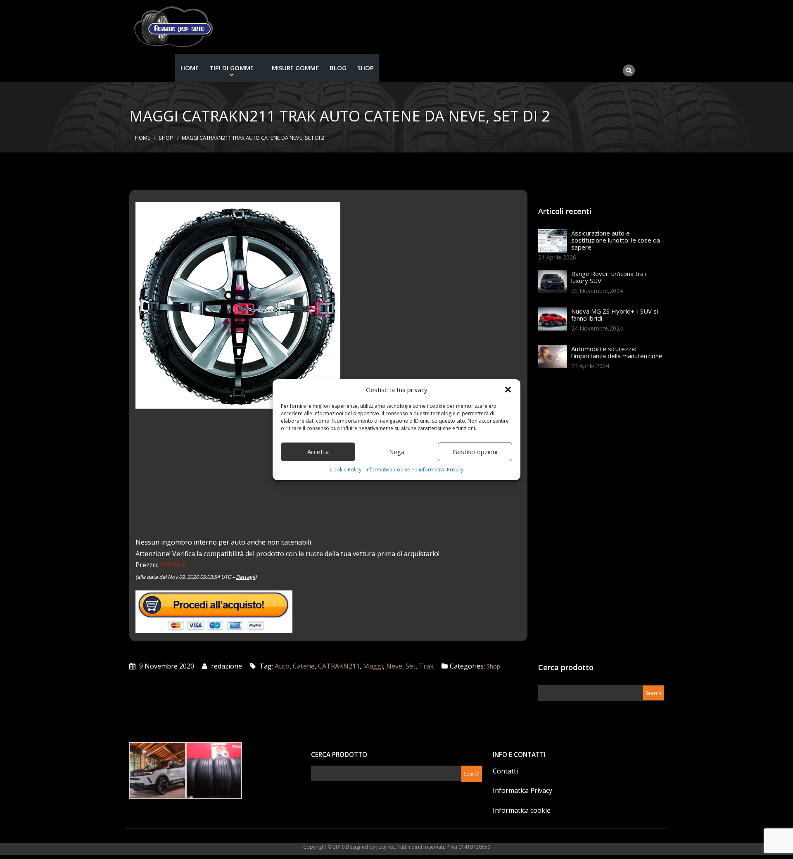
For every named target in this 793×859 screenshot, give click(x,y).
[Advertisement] (600, 519)
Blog (338, 68)
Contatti (505, 771)
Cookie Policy (345, 469)
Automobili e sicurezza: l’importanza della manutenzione (616, 352)
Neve (394, 666)
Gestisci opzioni (475, 451)
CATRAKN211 (339, 666)
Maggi (373, 666)
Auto (282, 666)
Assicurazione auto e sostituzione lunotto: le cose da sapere (615, 240)
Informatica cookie (522, 810)
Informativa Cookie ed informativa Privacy (414, 469)
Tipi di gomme (231, 68)
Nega (396, 451)
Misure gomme (295, 68)
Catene (304, 666)
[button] (508, 389)
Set (410, 666)
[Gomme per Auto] (175, 27)
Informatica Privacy (522, 790)
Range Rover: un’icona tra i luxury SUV (608, 277)
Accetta (318, 451)
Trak (426, 666)
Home (189, 68)
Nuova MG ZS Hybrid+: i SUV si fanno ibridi (614, 314)
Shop (365, 68)
